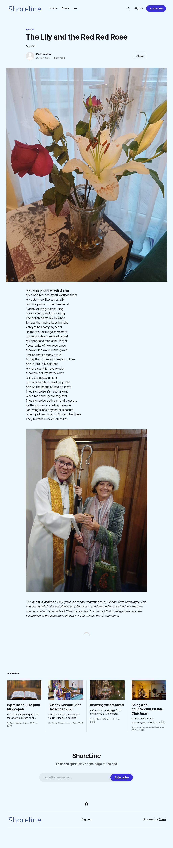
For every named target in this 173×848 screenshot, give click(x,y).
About (65, 8)
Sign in (138, 8)
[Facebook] (86, 804)
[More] (75, 8)
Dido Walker (44, 54)
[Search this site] (128, 8)
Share (140, 56)
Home (53, 8)
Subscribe (156, 8)
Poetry (30, 29)
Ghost (162, 819)
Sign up (86, 819)
